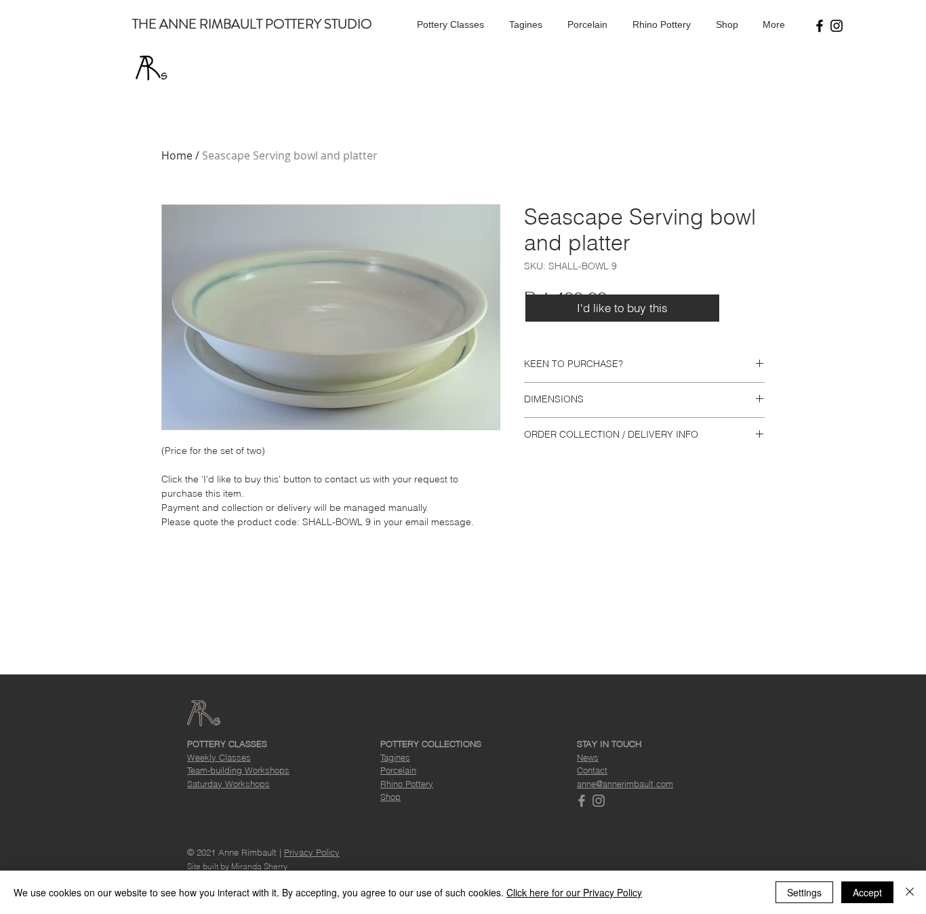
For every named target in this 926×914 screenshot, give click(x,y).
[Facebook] (819, 26)
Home (177, 155)
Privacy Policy (312, 852)
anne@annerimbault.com (625, 783)
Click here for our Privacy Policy (574, 892)
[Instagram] (836, 26)
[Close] (910, 892)
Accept (867, 892)
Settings (804, 892)
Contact (592, 770)
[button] (448, 24)
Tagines (395, 757)
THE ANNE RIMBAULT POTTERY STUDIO (252, 24)
